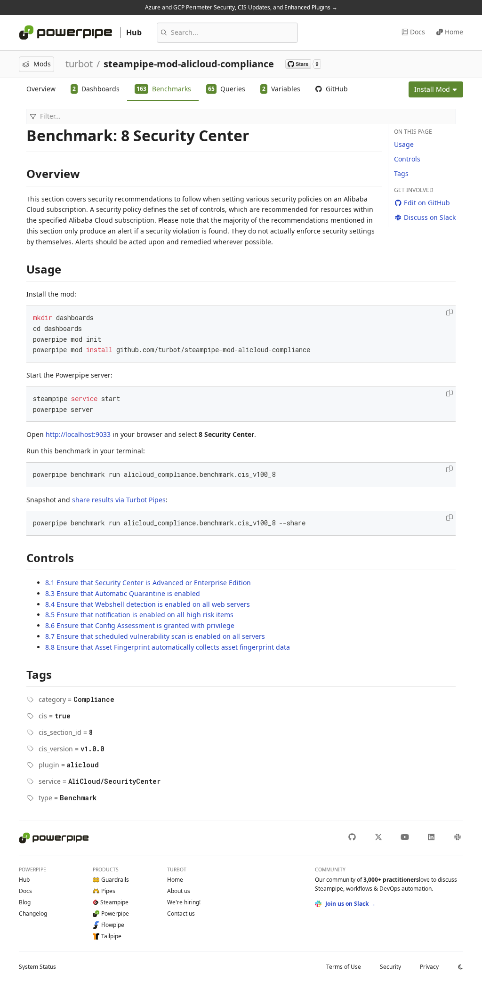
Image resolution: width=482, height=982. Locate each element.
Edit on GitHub (427, 202)
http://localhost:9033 (78, 434)
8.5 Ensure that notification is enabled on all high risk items (139, 614)
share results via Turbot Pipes (119, 499)
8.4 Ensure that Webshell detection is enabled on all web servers (147, 604)
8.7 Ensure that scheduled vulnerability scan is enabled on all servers (155, 636)
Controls (407, 158)
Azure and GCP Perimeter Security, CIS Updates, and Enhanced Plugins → (241, 7)
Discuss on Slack (430, 217)
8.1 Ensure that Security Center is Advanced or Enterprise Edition (148, 582)
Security (390, 967)
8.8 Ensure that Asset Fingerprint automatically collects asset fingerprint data (167, 647)
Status (37, 967)
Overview (41, 88)
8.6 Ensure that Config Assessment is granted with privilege (139, 625)
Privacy (429, 967)
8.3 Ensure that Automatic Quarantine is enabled (122, 593)
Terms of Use (343, 967)
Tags (401, 173)
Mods (42, 63)
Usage (404, 144)
